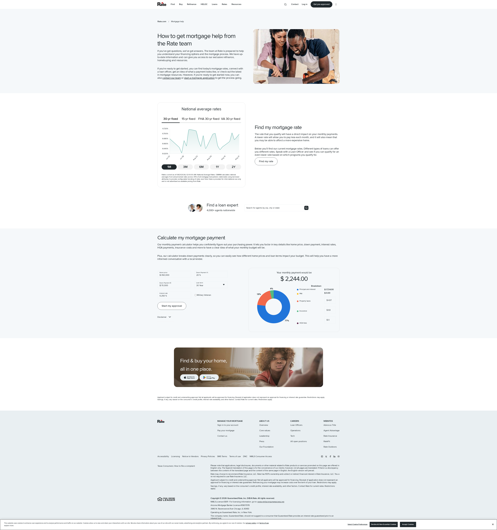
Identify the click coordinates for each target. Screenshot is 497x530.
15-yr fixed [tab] (188, 119)
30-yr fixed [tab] (170, 119)
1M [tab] (169, 167)
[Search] (306, 208)
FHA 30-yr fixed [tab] (209, 119)
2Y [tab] (233, 167)
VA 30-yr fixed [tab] (230, 119)
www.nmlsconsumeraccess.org (270, 501)
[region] (248, 524)
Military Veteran (204, 295)
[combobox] (211, 284)
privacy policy (251, 523)
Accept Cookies (408, 524)
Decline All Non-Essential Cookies (383, 524)
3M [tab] (185, 167)
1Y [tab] (217, 167)
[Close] (493, 524)
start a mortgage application (199, 78)
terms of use (264, 523)
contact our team (171, 78)
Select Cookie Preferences (357, 524)
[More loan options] (336, 4)
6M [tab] (201, 167)
